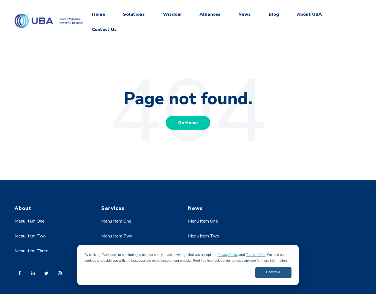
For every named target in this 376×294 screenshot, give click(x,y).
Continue (273, 272)
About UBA (309, 14)
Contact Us (104, 29)
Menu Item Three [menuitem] (31, 251)
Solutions (134, 14)
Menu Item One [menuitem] (30, 221)
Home (98, 14)
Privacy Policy (227, 255)
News (244, 14)
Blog (274, 14)
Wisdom (172, 14)
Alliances (210, 14)
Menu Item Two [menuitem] (30, 236)
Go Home (188, 123)
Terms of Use (255, 255)
